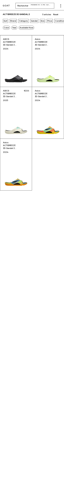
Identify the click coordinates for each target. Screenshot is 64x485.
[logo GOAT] (6, 5)
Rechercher (35, 6)
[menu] (60, 5)
